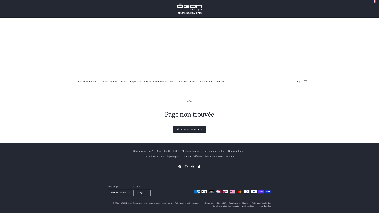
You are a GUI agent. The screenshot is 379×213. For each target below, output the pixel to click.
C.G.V (176, 151)
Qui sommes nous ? (143, 151)
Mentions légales (191, 151)
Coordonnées (265, 206)
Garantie (230, 156)
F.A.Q (167, 151)
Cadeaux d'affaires (192, 156)
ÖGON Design (126, 203)
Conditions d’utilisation (239, 203)
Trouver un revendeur (214, 151)
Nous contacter (236, 151)
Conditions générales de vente (226, 206)
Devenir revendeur (154, 156)
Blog (158, 151)
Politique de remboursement (187, 203)
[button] (299, 81)
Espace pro (173, 156)
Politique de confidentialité (214, 203)
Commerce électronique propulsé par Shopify (152, 203)
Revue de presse (214, 156)
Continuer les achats (189, 129)
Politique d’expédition (261, 203)
